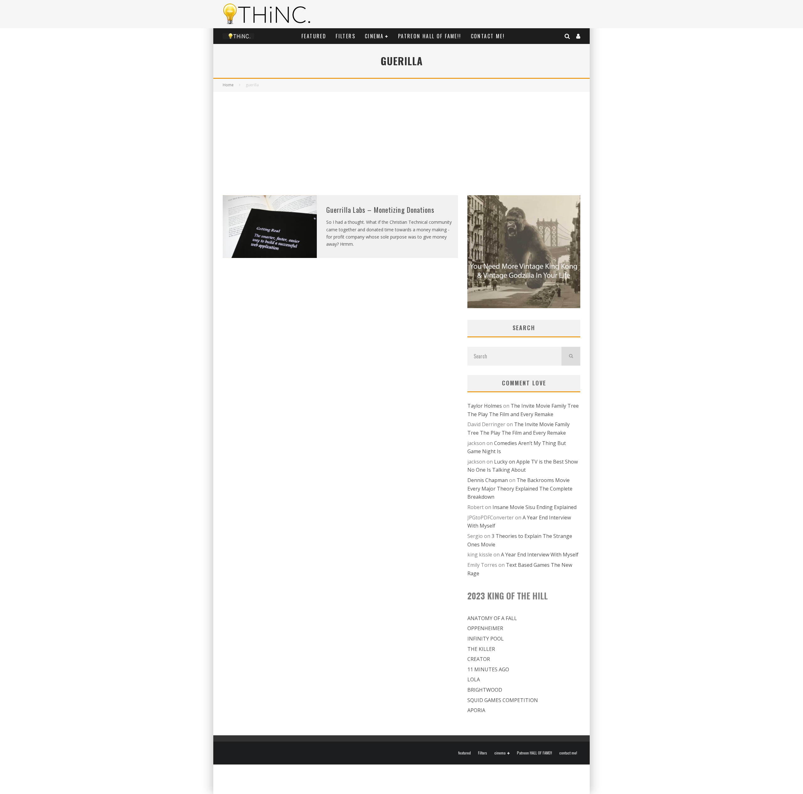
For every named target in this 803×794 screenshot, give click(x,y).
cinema (374, 36)
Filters (345, 36)
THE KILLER (481, 649)
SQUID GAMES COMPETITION (502, 700)
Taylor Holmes (484, 405)
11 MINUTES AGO (488, 669)
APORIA (476, 710)
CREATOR (478, 659)
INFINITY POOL (485, 638)
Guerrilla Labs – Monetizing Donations (380, 210)
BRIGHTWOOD (484, 689)
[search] (570, 356)
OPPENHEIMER (485, 628)
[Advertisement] (401, 139)
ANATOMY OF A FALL (492, 618)
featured (313, 36)
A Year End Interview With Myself (539, 554)
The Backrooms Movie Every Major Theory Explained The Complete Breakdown (519, 488)
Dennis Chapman (487, 480)
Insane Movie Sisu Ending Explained (534, 507)
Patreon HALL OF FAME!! (429, 36)
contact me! (488, 36)
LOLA (473, 679)
